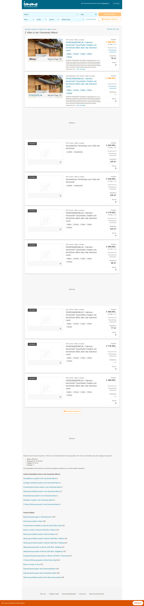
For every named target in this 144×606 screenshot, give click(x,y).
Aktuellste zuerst (111, 29)
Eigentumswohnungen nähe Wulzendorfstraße (39, 569)
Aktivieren (138, 603)
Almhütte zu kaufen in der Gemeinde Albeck (38, 500)
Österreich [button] (105, 3)
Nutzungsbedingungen (69, 594)
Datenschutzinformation (96, 594)
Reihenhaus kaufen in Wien (33, 521)
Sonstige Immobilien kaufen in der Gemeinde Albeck (41, 483)
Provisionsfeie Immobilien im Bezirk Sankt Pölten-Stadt (42, 525)
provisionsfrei (92, 19)
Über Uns (43, 594)
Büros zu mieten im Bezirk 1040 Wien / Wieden (39, 530)
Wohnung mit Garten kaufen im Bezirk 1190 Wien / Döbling (43, 543)
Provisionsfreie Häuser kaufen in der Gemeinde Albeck (42, 487)
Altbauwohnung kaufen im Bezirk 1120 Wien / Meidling (42, 547)
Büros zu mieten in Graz (31, 564)
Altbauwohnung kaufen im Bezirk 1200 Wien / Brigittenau (43, 551)
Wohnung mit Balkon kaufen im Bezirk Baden (39, 534)
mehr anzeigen (81, 69)
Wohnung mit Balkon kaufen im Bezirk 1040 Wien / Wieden (43, 538)
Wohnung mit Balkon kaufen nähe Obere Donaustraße (42, 577)
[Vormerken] (60, 42)
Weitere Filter (66, 19)
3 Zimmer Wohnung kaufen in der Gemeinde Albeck (41, 504)
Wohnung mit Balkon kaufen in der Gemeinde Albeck (41, 491)
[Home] (31, 4)
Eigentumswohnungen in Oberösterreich (37, 517)
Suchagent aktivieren (111, 19)
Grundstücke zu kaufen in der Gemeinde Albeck (39, 478)
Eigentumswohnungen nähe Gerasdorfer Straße (40, 573)
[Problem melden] (60, 59)
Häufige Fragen (54, 594)
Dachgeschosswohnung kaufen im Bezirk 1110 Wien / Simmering (46, 556)
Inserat (117, 3)
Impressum (82, 594)
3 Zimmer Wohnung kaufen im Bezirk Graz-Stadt (40, 560)
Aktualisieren (110, 14)
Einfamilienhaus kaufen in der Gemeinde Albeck (40, 496)
